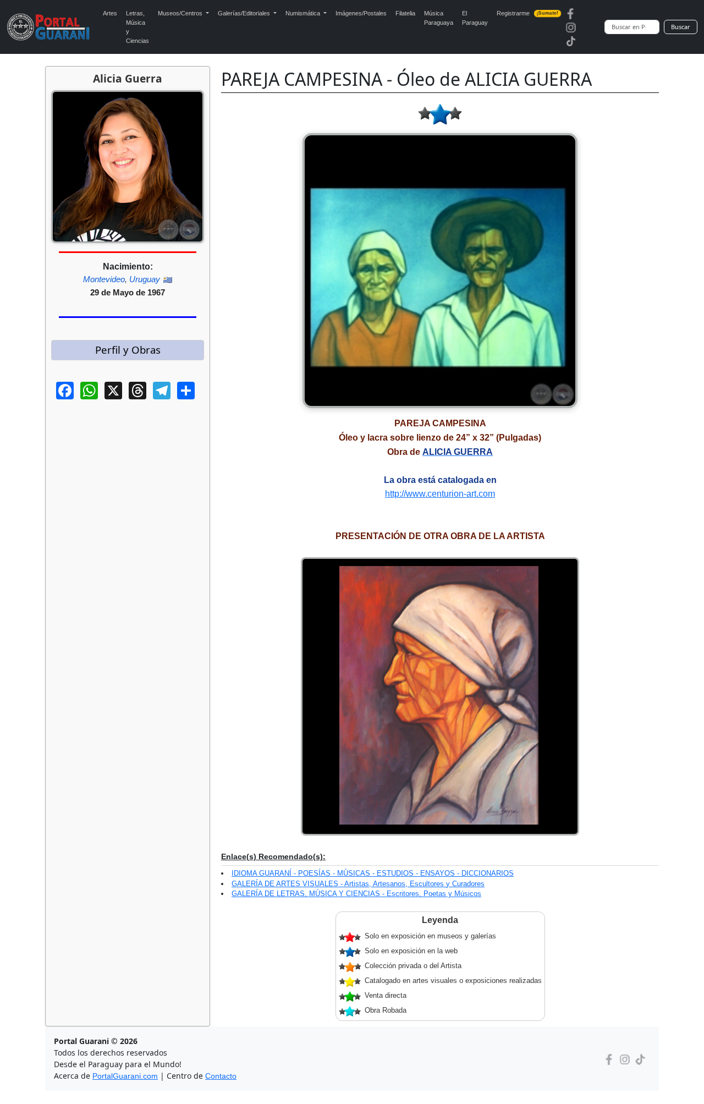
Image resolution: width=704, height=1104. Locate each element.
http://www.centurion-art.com (440, 493)
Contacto (221, 1076)
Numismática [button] (303, 13)
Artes (110, 13)
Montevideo (104, 279)
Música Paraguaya (438, 18)
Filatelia (405, 13)
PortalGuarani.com (125, 1076)
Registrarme (528, 13)
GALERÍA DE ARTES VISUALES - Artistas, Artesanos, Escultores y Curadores (358, 884)
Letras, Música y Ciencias (137, 27)
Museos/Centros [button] (181, 13)
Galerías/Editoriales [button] (245, 13)
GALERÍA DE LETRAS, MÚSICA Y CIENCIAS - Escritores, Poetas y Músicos (356, 893)
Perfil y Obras (128, 349)
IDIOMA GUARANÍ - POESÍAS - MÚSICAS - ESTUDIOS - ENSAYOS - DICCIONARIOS (373, 873)
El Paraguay (475, 18)
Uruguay (144, 279)
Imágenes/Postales (361, 13)
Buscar (680, 27)
